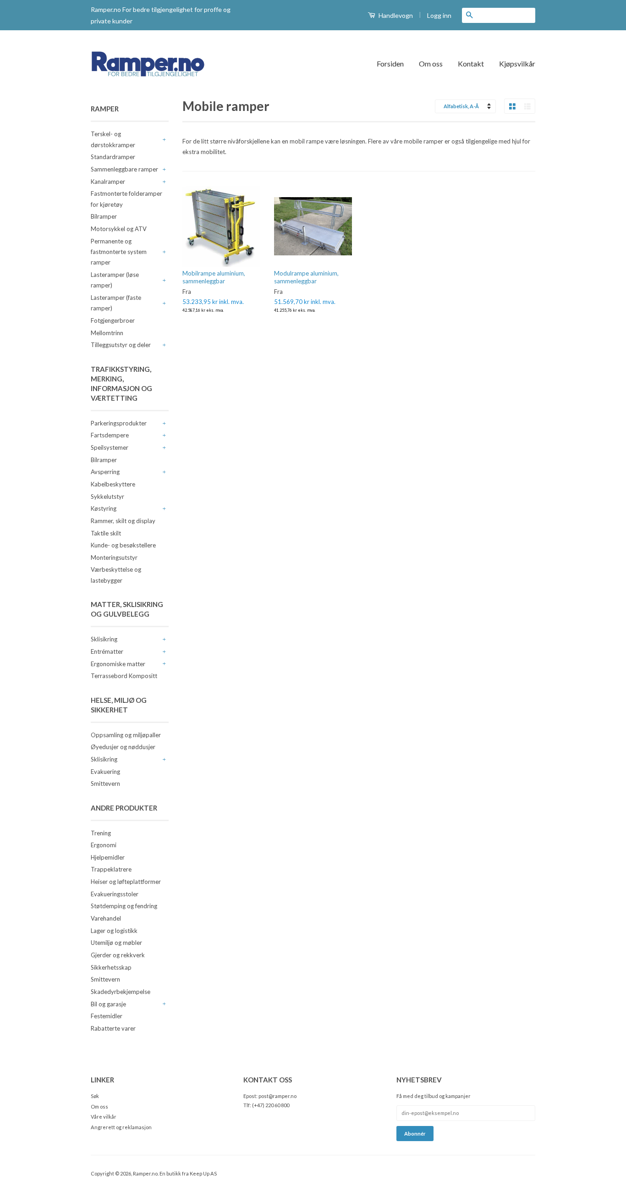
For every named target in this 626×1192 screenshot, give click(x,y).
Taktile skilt (106, 533)
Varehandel (106, 918)
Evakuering (105, 771)
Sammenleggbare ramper (124, 169)
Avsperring (105, 471)
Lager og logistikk (114, 930)
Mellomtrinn (107, 333)
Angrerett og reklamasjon (121, 1127)
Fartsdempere (110, 435)
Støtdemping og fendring (124, 906)
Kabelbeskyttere (113, 484)
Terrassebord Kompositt (124, 675)
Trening (101, 833)
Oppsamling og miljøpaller (126, 735)
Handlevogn (395, 15)
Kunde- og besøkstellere (123, 545)
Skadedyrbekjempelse (120, 991)
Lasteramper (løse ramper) (115, 280)
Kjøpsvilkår (517, 63)
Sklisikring (104, 639)
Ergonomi (103, 845)
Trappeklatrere (111, 869)
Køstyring (103, 508)
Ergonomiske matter (118, 664)
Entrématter (107, 651)
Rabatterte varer (113, 1028)
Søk (95, 1096)
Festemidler (106, 1016)
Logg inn (439, 15)
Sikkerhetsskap (111, 967)
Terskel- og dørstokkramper (113, 139)
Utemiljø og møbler (116, 942)
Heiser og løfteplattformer (126, 881)
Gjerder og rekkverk (118, 955)
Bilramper (104, 216)
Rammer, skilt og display (123, 520)
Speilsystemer (109, 447)
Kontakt (471, 63)
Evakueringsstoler (114, 894)
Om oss (431, 63)
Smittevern (105, 783)
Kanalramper (108, 181)
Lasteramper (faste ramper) (116, 303)
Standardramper (113, 156)
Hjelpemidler (108, 857)
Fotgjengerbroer (113, 320)
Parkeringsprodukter (119, 423)
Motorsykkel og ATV (119, 228)
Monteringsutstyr (114, 557)
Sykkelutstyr (107, 496)
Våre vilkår (103, 1117)
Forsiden (390, 63)
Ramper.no (145, 1173)
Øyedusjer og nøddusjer (123, 747)
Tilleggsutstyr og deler (121, 344)
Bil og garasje (108, 1004)
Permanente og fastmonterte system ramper (119, 251)
